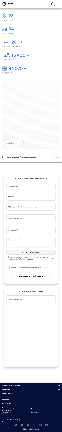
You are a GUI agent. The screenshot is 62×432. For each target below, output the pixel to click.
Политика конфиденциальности (42, 409)
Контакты (6, 403)
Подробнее (10, 143)
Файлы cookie (6, 412)
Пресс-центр (7, 393)
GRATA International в (26, 135)
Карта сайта (35, 412)
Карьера (5, 399)
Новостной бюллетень (19, 157)
